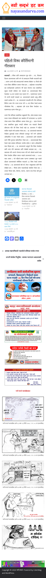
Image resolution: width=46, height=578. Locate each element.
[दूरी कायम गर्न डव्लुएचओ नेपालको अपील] (11, 192)
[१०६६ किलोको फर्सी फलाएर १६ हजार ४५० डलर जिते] (11, 216)
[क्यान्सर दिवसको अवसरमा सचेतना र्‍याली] (30, 199)
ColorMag (37, 570)
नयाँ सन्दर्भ (19, 570)
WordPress (9, 573)
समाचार (7, 55)
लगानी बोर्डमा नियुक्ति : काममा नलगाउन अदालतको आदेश (23, 259)
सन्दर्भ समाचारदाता (25, 71)
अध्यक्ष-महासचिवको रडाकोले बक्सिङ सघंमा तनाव (22, 251)
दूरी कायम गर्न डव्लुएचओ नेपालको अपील (11, 198)
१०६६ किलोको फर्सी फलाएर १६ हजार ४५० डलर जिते (11, 224)
